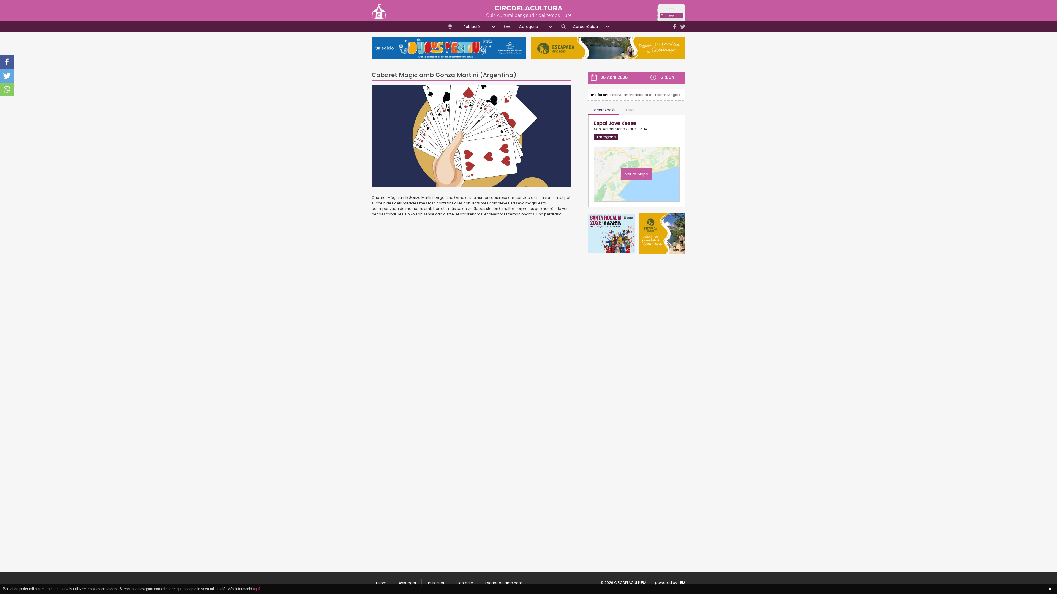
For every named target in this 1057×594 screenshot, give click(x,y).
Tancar (1050, 589)
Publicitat (436, 582)
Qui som (379, 582)
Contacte (464, 582)
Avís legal (407, 582)
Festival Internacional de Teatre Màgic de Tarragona (645, 94)
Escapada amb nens (504, 582)
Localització (603, 109)
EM (682, 582)
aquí (256, 589)
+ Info (628, 109)
